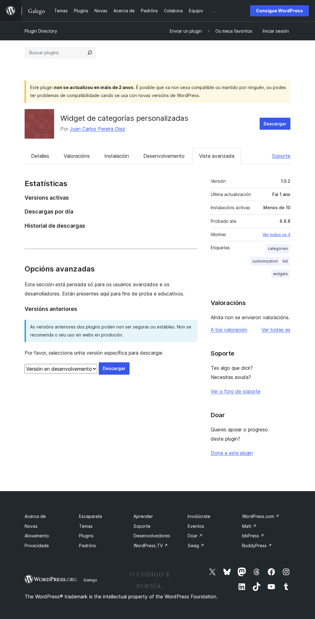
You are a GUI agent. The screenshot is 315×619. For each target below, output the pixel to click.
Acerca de (35, 516)
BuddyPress (257, 545)
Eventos (196, 526)
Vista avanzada (216, 156)
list (285, 261)
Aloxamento (37, 535)
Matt (249, 526)
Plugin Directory (41, 31)
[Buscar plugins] (90, 53)
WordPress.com (260, 516)
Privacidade (37, 545)
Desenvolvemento (164, 156)
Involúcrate (199, 516)
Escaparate (90, 516)
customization (265, 261)
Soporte (281, 156)
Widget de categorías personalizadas (124, 118)
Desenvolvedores (152, 535)
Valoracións (77, 156)
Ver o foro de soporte (236, 391)
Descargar (275, 123)
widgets (280, 273)
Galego (90, 579)
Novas (31, 526)
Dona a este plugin (232, 453)
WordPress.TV (151, 545)
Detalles (40, 156)
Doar (195, 535)
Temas (86, 526)
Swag (196, 545)
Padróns (87, 545)
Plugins (86, 535)
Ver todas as (275, 330)
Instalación (116, 156)
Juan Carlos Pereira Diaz (97, 129)
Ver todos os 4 (276, 234)
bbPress (253, 535)
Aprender (143, 516)
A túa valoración (229, 330)
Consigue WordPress (279, 10)
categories (278, 248)
